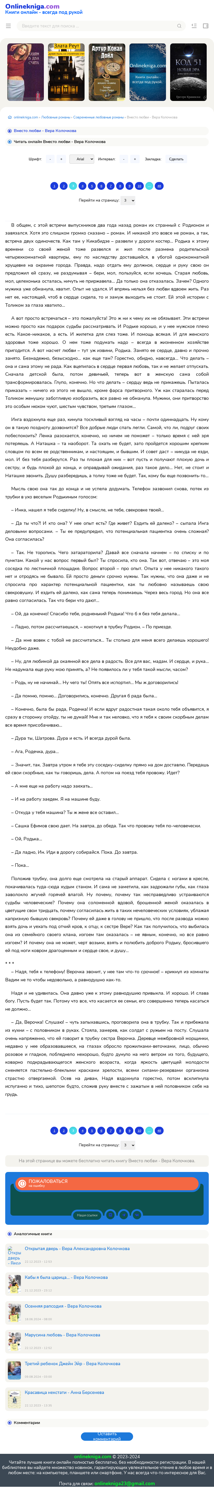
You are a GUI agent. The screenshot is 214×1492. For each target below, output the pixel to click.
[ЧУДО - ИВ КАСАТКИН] (147, 72)
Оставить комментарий (107, 1436)
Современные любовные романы (98, 117)
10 (139, 186)
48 (159, 186)
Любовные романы (55, 117)
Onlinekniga (43, 8)
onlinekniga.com (26, 117)
